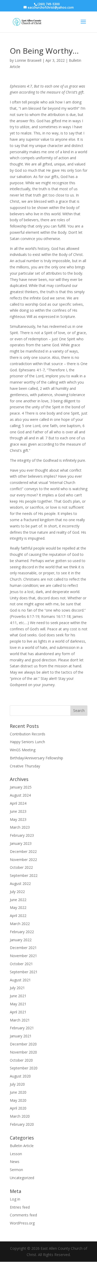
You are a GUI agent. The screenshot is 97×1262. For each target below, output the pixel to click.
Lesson (16, 1153)
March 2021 (20, 1020)
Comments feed (23, 1214)
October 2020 (21, 1060)
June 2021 (18, 995)
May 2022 (18, 907)
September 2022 (24, 875)
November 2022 (23, 859)
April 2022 (18, 915)
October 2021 (21, 963)
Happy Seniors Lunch (27, 741)
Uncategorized (22, 1177)
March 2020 (20, 1116)
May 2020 (18, 1100)
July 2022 (17, 891)
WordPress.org (22, 1223)
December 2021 (23, 947)
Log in (15, 1199)
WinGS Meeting (22, 749)
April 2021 (18, 1011)
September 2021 (24, 971)
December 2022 (23, 851)
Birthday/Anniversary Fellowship (36, 757)
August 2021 (20, 979)
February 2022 (22, 931)
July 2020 (17, 1084)
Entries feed (20, 1207)
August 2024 (20, 795)
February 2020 (22, 1124)
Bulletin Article (22, 1145)
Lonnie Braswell (28, 60)
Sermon (16, 1169)
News (14, 1161)
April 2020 (18, 1108)
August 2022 (20, 883)
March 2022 (20, 923)
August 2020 (20, 1076)
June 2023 (18, 811)
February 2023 (22, 835)
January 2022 (21, 939)
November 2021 (23, 955)
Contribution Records (27, 733)
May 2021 (18, 1003)
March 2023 (20, 827)
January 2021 (21, 1035)
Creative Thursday (25, 766)
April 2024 (18, 803)
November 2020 (23, 1052)
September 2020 (24, 1068)
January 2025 (21, 787)
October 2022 (21, 867)
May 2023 (18, 819)
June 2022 (18, 899)
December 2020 (23, 1044)
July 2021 (17, 987)
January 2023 (21, 843)
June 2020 (18, 1092)
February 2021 (22, 1027)
